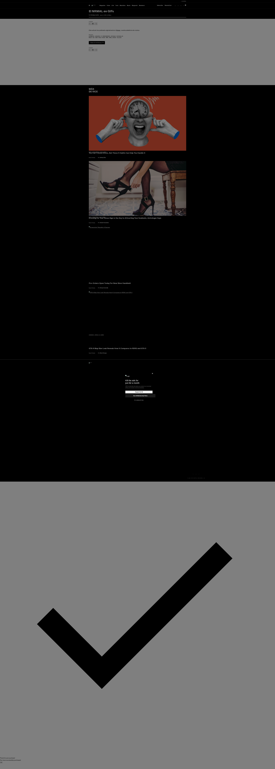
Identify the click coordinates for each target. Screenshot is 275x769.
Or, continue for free (139, 400)
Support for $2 (139, 392)
